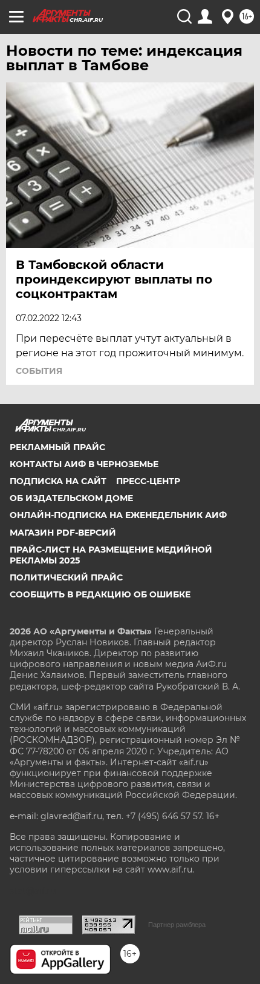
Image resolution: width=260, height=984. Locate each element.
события (39, 371)
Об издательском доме (71, 498)
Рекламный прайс (57, 447)
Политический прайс (66, 577)
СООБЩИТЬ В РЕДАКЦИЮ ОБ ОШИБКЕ (100, 594)
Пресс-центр (148, 481)
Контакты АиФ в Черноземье (84, 464)
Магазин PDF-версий (63, 532)
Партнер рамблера (177, 924)
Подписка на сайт (58, 481)
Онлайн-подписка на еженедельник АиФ (118, 515)
